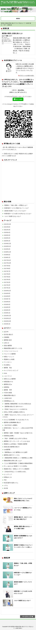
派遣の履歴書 (8, 345)
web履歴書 (7, 449)
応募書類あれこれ (9, 401)
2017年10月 (7, 263)
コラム (6, 485)
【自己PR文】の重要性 (10, 425)
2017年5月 (7, 277)
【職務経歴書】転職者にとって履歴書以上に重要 (18, 458)
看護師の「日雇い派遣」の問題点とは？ (16, 205)
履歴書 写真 (8, 367)
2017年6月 (7, 274)
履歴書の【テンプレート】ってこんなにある (17, 441)
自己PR (6, 331)
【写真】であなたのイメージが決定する (15, 409)
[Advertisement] (18, 181)
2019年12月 (7, 243)
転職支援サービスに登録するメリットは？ (16, 208)
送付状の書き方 (8, 334)
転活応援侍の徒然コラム (11, 482)
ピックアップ (8, 474)
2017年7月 (7, 271)
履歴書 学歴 (8, 390)
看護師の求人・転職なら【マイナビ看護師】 (17, 469)
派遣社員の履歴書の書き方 (11, 446)
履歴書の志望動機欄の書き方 (12, 422)
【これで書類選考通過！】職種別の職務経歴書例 (18, 463)
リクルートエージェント (11, 351)
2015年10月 (7, 321)
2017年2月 (7, 285)
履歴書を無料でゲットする (11, 455)
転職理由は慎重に (9, 435)
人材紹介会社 (8, 398)
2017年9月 (7, 265)
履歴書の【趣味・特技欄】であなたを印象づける (18, 433)
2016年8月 (7, 296)
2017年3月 (7, 282)
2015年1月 (7, 324)
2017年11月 (7, 260)
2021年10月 (7, 224)
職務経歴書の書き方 (10, 395)
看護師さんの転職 (9, 359)
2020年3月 (7, 235)
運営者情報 (26, 5)
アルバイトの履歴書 (10, 354)
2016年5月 (7, 301)
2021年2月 (7, 229)
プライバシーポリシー (18, 5)
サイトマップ (32, 5)
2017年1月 (7, 288)
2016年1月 (7, 313)
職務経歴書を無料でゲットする (13, 348)
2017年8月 (7, 268)
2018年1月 (7, 257)
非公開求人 (7, 365)
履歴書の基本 (8, 340)
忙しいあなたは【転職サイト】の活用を (15, 466)
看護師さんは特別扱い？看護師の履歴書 (15, 444)
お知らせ (6, 343)
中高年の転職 (8, 392)
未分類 (6, 488)
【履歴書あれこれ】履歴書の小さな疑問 (15, 452)
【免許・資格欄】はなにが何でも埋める (15, 438)
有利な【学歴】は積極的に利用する (14, 412)
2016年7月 (7, 299)
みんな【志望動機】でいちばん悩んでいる (16, 419)
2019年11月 (7, 246)
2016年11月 (7, 290)
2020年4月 (7, 232)
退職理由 (6, 387)
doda (5, 373)
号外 (5, 480)
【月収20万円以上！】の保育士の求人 (15, 471)
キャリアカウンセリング (11, 370)
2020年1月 (7, 240)
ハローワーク (8, 376)
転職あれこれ (8, 477)
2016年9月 (7, 293)
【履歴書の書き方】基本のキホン (13, 406)
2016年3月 (7, 307)
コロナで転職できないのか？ (12, 216)
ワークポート (8, 362)
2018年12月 (7, 252)
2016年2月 (7, 310)
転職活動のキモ (8, 381)
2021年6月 (7, 227)
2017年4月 (7, 279)
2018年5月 (7, 254)
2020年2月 (7, 238)
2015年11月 (7, 318)
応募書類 (6, 337)
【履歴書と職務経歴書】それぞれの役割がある (17, 403)
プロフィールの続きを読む (27, 75)
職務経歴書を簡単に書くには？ (13, 460)
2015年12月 (7, 315)
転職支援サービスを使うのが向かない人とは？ (17, 213)
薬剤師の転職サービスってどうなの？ (15, 211)
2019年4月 (7, 249)
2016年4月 (7, 304)
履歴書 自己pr (8, 384)
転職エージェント (9, 356)
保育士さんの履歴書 (10, 379)
